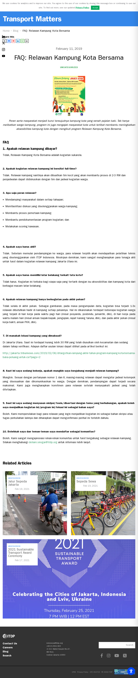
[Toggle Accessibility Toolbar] (131, 671)
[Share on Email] (13, 41)
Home (6, 30)
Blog (16, 30)
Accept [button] (95, 8)
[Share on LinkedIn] (18, 41)
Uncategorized (69, 67)
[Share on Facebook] (9, 41)
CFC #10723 (95, 672)
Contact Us (10, 643)
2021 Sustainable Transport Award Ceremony (21, 553)
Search (7, 655)
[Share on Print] (27, 41)
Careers (8, 647)
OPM (74, 672)
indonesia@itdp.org (54, 643)
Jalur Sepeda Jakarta (17, 483)
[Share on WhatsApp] (22, 41)
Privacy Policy (82, 672)
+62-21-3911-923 (53, 646)
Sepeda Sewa (86, 481)
